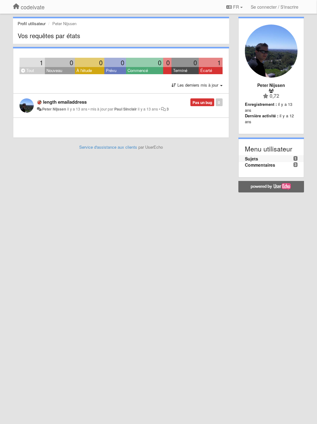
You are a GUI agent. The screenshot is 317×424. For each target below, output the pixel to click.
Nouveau (54, 70)
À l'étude (84, 70)
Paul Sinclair (125, 109)
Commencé (138, 70)
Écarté (206, 70)
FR (236, 7)
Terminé (180, 70)
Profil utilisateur (32, 23)
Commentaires (260, 165)
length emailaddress (65, 101)
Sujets (251, 159)
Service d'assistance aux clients (108, 147)
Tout (29, 70)
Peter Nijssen (54, 109)
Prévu (111, 70)
